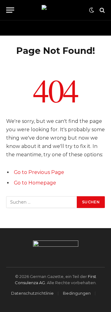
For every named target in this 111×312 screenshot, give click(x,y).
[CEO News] (56, 10)
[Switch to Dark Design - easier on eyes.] (92, 10)
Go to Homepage (35, 183)
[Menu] (10, 10)
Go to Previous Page (39, 172)
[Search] (101, 10)
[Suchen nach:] (41, 202)
